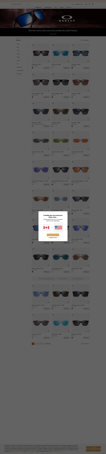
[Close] (66, 212)
